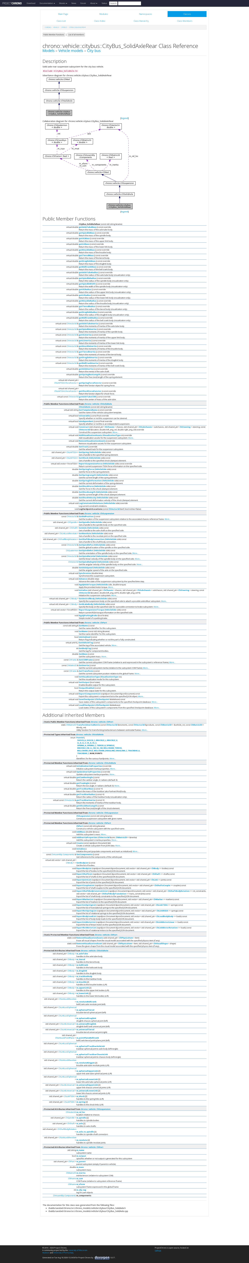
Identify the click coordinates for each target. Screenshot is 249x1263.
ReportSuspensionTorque (91, 609)
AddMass (80, 831)
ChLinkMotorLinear (165, 922)
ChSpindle (72, 522)
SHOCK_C (91, 740)
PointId (80, 737)
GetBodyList (82, 862)
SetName (83, 631)
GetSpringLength (87, 475)
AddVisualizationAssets (90, 435)
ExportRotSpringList (86, 910)
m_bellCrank (82, 965)
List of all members (76, 34)
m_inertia (80, 1173)
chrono (48, 27)
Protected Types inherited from (73, 734)
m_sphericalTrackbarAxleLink (90, 1046)
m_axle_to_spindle (85, 1131)
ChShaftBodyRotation (67, 539)
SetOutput (84, 682)
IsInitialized (84, 637)
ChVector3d (72, 323)
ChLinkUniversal (67, 1024)
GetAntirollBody (87, 598)
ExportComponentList (90, 693)
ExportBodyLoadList (86, 916)
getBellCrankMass (87, 267)
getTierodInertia (87, 351)
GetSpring (84, 452)
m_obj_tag (81, 1190)
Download (31, 3)
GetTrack (83, 446)
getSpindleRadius (87, 278)
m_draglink (81, 970)
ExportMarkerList (85, 899)
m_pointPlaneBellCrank (87, 1038)
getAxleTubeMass (87, 227)
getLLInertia (85, 340)
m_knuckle (81, 982)
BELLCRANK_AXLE (85, 750)
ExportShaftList (84, 874)
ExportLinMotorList (86, 922)
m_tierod (80, 959)
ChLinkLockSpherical (67, 1007)
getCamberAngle (84, 777)
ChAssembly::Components (62, 854)
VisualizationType (112, 435)
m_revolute (81, 1140)
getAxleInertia (86, 369)
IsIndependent (86, 421)
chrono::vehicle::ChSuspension (99, 513)
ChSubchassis (145, 427)
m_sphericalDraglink (86, 1018)
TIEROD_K (101, 745)
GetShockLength (87, 492)
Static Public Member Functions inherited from (78, 721)
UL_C (94, 743)
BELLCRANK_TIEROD (112, 748)
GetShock (83, 458)
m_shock (80, 1096)
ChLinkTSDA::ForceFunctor (65, 383)
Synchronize (85, 573)
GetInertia (84, 665)
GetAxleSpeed (86, 567)
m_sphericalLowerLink (87, 1079)
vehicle (56, 27)
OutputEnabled (86, 688)
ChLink (154, 879)
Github (158, 1250)
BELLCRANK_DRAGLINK (104, 750)
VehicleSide (95, 452)
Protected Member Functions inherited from (80, 763)
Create (79, 843)
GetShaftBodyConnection (91, 539)
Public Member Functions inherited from (78, 404)
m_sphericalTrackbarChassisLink (92, 1054)
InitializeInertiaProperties (89, 766)
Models (48, 50)
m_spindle (81, 1117)
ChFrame (73, 659)
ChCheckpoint (102, 699)
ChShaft (73, 528)
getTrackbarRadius (85, 794)
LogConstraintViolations (91, 503)
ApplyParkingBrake (88, 615)
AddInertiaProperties (86, 837)
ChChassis (109, 427)
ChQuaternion (72, 550)
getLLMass (84, 244)
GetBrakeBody (86, 604)
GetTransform (86, 671)
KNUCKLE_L (101, 740)
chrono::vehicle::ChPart (95, 622)
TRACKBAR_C (83, 753)
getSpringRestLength (89, 374)
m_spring (80, 1102)
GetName (83, 625)
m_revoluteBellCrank (86, 1001)
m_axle (79, 1123)
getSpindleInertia (87, 329)
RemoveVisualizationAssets (92, 441)
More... (115, 432)
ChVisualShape (160, 943)
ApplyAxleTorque (87, 584)
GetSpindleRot (86, 550)
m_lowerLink (82, 993)
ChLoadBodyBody (164, 916)
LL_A (79, 743)
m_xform (80, 1184)
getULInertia (85, 334)
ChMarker (158, 899)
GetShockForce (86, 486)
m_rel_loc (80, 1112)
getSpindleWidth (87, 283)
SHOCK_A (81, 740)
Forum (83, 3)
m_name (80, 1150)
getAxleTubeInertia (88, 323)
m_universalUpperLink (87, 1085)
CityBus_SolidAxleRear (77, 27)
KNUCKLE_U (112, 740)
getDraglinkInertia (88, 357)
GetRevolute (85, 533)
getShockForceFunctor (90, 391)
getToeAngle (82, 783)
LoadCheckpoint (87, 705)
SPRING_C (91, 745)
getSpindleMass (87, 233)
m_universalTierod (85, 1029)
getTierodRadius (87, 306)
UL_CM (100, 748)
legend (124, 118)
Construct (84, 427)
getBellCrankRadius (88, 317)
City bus (94, 50)
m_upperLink (82, 987)
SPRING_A (81, 745)
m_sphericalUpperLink (87, 1071)
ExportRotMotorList (86, 927)
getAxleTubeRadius (88, 272)
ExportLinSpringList (86, 905)
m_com (79, 1178)
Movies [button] (62, 3)
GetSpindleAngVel (88, 562)
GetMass (83, 654)
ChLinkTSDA (71, 452)
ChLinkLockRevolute (68, 533)
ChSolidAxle (84, 407)
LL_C (84, 743)
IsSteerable (84, 415)
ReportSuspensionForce (90, 463)
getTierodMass (86, 255)
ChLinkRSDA (162, 910)
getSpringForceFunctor (90, 383)
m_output (81, 1156)
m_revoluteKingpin (85, 1062)
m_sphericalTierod (85, 1010)
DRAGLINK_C (121, 750)
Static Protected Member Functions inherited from (80, 934)
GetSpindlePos (86, 545)
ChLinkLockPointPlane (64, 1038)
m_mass (80, 1167)
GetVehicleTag (86, 642)
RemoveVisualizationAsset (89, 943)
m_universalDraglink (86, 1024)
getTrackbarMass (85, 788)
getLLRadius (85, 295)
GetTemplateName (88, 410)
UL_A (89, 743)
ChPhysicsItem (126, 937)
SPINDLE (110, 745)
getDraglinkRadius (88, 312)
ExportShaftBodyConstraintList (92, 891)
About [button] (93, 3)
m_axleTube (82, 953)
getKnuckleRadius (87, 300)
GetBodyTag (85, 648)
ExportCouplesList (85, 885)
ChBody (73, 598)
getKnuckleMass (87, 250)
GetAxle (83, 528)
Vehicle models (70, 50)
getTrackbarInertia (85, 800)
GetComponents (84, 854)
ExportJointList (83, 879)
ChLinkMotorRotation (167, 927)
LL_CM (93, 748)
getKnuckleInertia (88, 346)
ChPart (79, 826)
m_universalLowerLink (87, 1090)
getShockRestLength (86, 805)
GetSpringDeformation (90, 480)
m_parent (81, 1161)
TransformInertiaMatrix (88, 725)
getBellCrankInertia (88, 363)
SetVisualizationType (89, 676)
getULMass (84, 238)
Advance (83, 579)
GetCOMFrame (86, 659)
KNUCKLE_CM (83, 748)
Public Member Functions (54, 34)
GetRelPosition (86, 516)
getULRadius (85, 289)
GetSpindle (84, 522)
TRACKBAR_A (134, 750)
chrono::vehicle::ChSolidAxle (98, 404)
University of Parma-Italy (63, 1252)
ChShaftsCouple (162, 885)
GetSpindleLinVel (87, 556)
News (73, 3)
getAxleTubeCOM (87, 396)
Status (104, 3)
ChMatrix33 (72, 665)
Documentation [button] (46, 3)
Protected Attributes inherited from (76, 950)
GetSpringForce (86, 469)
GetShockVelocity (87, 497)
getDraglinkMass (87, 261)
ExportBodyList (84, 868)
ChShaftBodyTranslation (114, 893)
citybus (64, 27)
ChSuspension (83, 816)
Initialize (83, 590)
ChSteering (185, 427)
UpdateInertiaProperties (88, 771)
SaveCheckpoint (87, 699)
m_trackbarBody (84, 976)
